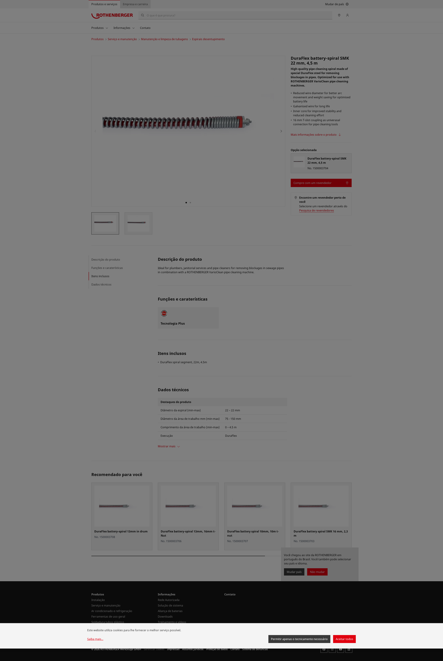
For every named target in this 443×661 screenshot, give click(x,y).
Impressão (173, 649)
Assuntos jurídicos (193, 649)
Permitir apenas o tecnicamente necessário (299, 639)
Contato (234, 649)
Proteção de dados (217, 649)
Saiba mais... (95, 639)
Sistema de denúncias (255, 649)
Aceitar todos (344, 639)
